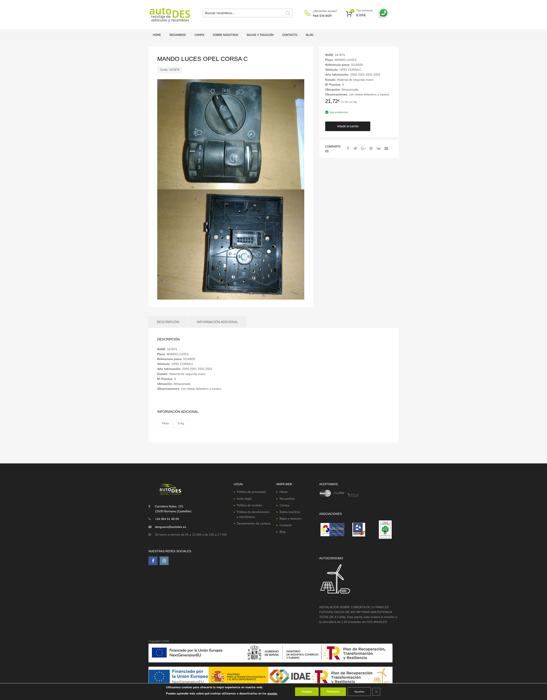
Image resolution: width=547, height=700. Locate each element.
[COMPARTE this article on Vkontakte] (378, 148)
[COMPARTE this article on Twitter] (355, 148)
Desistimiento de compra (253, 523)
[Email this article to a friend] (385, 148)
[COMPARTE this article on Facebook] (347, 148)
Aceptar (306, 692)
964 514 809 (322, 16)
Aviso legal (244, 498)
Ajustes (359, 692)
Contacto (289, 35)
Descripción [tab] (168, 322)
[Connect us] (153, 560)
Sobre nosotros (225, 35)
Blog (309, 35)
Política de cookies (249, 505)
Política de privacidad (251, 492)
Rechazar (333, 692)
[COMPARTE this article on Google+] (362, 148)
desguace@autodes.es (170, 527)
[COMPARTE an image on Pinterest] (370, 148)
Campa (199, 35)
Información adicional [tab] (217, 322)
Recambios (177, 35)
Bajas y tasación (260, 35)
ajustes (272, 693)
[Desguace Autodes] (167, 15)
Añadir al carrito (348, 126)
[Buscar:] (248, 13)
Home (157, 35)
